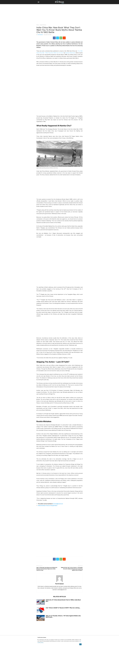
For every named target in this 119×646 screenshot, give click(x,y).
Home (37, 24)
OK (80, 644)
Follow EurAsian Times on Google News (48, 505)
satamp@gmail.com (58, 503)
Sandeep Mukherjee (70, 52)
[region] (59, 14)
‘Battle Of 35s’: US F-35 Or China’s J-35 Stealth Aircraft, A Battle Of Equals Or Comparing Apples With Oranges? (72, 569)
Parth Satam (40, 34)
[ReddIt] (64, 38)
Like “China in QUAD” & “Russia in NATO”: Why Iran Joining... (63, 607)
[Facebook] (54, 38)
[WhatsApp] (60, 38)
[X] (57, 38)
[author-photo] (59, 581)
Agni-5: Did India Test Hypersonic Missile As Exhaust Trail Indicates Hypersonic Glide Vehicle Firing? (46, 569)
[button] (38, 2)
